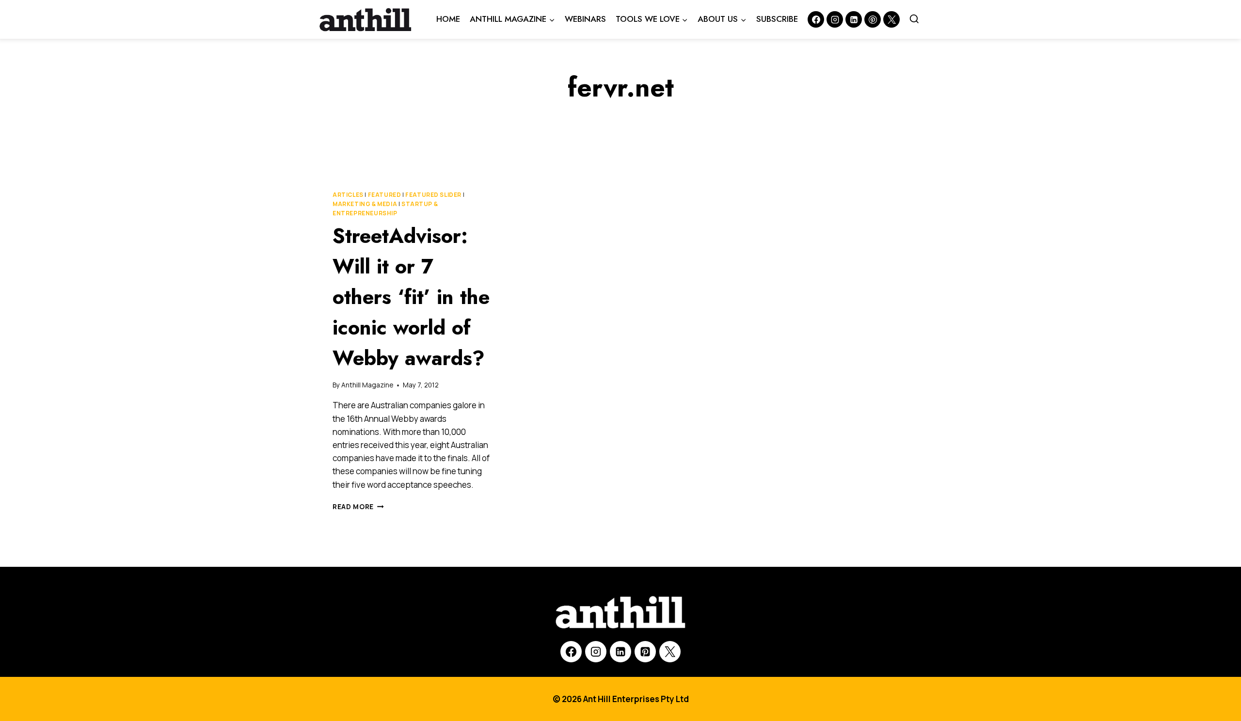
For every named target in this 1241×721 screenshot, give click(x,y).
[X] (670, 651)
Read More (358, 506)
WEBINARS (585, 19)
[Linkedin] (853, 19)
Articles (348, 195)
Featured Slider (433, 195)
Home (448, 19)
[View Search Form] (914, 19)
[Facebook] (816, 19)
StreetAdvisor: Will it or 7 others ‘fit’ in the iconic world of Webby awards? (411, 297)
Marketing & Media (365, 204)
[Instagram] (835, 19)
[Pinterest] (872, 19)
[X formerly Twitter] (891, 19)
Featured (384, 195)
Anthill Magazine (367, 385)
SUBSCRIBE (777, 19)
